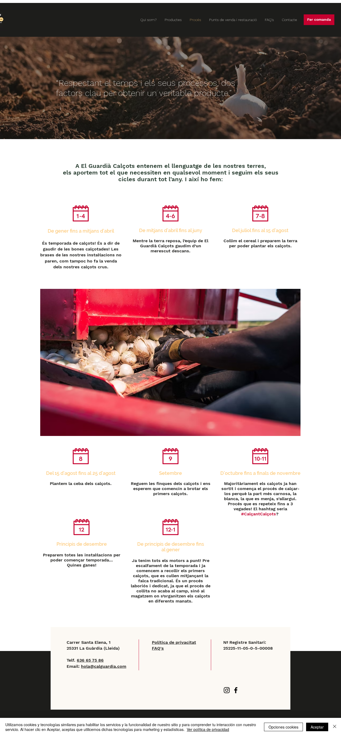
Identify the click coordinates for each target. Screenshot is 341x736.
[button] (319, 19)
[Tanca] (334, 727)
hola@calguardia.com (103, 666)
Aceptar (317, 727)
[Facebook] (236, 690)
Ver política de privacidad (208, 729)
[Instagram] (227, 690)
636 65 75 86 (90, 660)
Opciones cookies (283, 727)
